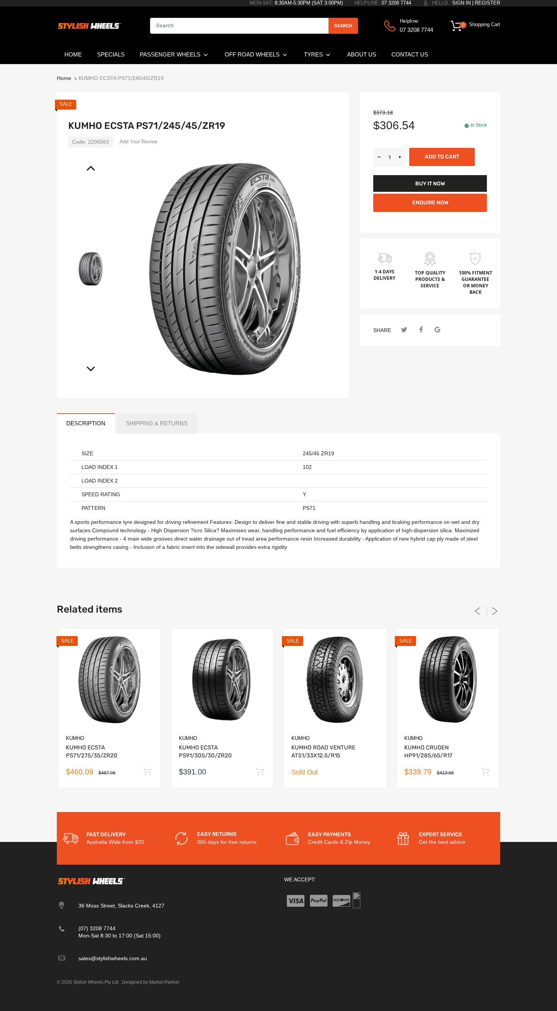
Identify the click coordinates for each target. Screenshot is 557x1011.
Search (343, 25)
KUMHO (75, 738)
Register (487, 3)
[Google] (437, 330)
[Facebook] (421, 330)
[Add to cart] (147, 771)
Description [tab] (85, 423)
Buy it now (430, 183)
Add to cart (442, 157)
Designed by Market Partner (151, 982)
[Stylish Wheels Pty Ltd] (89, 25)
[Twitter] (404, 330)
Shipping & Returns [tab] (157, 423)
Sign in (461, 3)
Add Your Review (138, 141)
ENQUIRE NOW (430, 202)
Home (64, 78)
